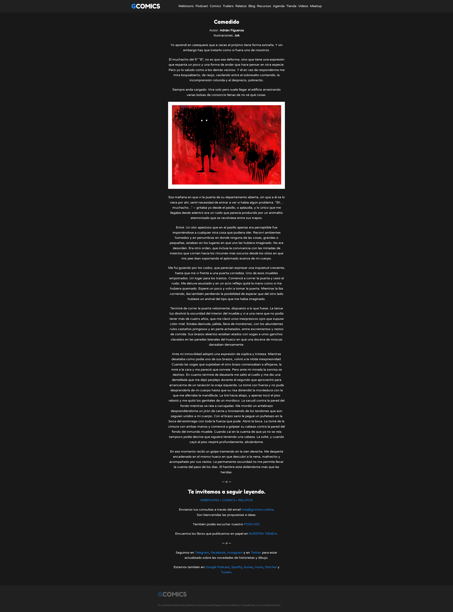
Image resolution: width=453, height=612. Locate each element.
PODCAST (251, 524)
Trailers (228, 6)
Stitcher (271, 567)
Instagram (235, 552)
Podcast (202, 6)
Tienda (291, 6)
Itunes (248, 567)
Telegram (202, 552)
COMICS (228, 500)
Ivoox (259, 567)
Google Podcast (217, 567)
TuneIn (226, 572)
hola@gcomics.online (257, 509)
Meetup (316, 6)
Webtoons (186, 6)
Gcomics (145, 6)
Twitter (256, 552)
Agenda (279, 6)
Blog (251, 6)
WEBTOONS (209, 500)
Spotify (236, 567)
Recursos (264, 6)
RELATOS (245, 500)
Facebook (218, 552)
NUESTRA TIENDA (263, 534)
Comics (215, 6)
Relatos (241, 6)
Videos (303, 6)
